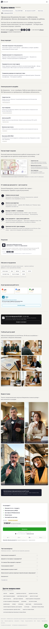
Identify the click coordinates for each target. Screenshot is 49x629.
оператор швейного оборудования (33, 598)
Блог (35, 620)
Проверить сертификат (21, 322)
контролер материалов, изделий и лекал (11, 609)
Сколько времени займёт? (7, 566)
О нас (2, 620)
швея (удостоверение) (18, 598)
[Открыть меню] (47, 2)
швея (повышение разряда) (9, 596)
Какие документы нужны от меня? (9, 569)
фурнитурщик (28, 604)
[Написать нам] (46, 626)
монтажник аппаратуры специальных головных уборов (14, 612)
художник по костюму (33, 593)
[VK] (27, 30)
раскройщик (23, 601)
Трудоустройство (29, 620)
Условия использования (6, 625)
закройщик (11, 593)
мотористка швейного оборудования (11, 601)
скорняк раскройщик (38, 604)
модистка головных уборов (28, 609)
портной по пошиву (33, 601)
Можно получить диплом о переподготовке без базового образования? (18, 573)
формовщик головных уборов (38, 606)
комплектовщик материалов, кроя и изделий (12, 606)
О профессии (4, 580)
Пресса (38, 620)
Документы (17, 620)
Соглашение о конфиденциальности (19, 625)
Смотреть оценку (21, 305)
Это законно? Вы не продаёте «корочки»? (11, 562)
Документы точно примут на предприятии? (11, 558)
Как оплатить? (4, 576)
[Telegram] (22, 30)
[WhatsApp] (24, 30)
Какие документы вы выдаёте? (8, 555)
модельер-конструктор (21, 593)
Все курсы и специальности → (8, 590)
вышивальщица (6, 604)
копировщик (20, 604)
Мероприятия (44, 620)
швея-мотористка (7, 598)
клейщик (14, 604)
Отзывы (22, 620)
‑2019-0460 (32, 533)
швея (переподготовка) (22, 596)
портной (5, 593)
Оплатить (24, 529)
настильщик (26, 606)
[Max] (29, 30)
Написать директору (9, 620)
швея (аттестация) (34, 596)
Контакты (3, 622)
